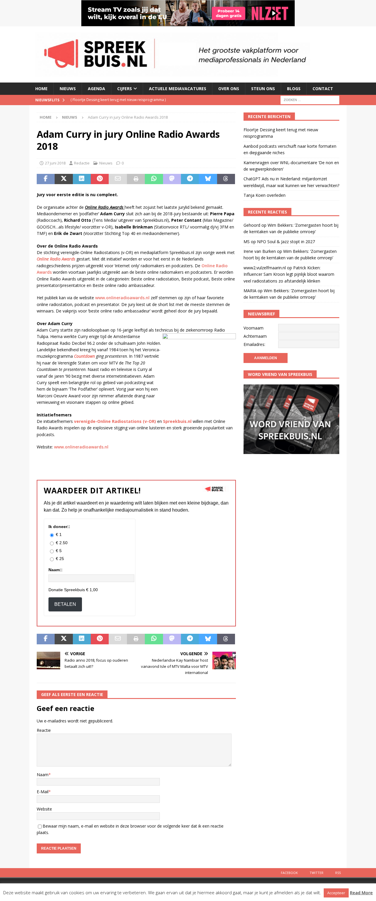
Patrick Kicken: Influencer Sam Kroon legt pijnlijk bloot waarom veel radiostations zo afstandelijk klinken (289, 274)
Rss (338, 872)
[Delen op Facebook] (46, 179)
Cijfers (124, 88)
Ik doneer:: (59, 526)
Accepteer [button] (336, 892)
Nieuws (68, 88)
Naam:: (55, 569)
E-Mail (42, 791)
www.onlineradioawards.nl (122, 297)
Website (44, 809)
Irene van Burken (260, 251)
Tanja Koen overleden (265, 195)
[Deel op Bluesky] (208, 179)
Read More (361, 892)
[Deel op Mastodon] (172, 179)
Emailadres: (254, 344)
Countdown (84, 356)
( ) (118, 99)
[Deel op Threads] (226, 179)
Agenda (96, 88)
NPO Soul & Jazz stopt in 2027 (286, 241)
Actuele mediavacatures (177, 88)
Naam (42, 774)
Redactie (82, 163)
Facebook (289, 872)
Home (41, 88)
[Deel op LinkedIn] (82, 179)
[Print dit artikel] (136, 179)
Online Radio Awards (56, 259)
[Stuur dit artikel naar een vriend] (118, 179)
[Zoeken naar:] (310, 99)
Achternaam (255, 336)
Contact (323, 88)
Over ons (228, 88)
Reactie (44, 730)
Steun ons (263, 88)
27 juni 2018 (55, 163)
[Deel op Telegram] (190, 179)
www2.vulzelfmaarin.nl (265, 267)
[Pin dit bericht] (100, 179)
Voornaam (253, 328)
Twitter (316, 872)
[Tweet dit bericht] (64, 179)
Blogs (294, 88)
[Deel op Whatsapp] (154, 179)
